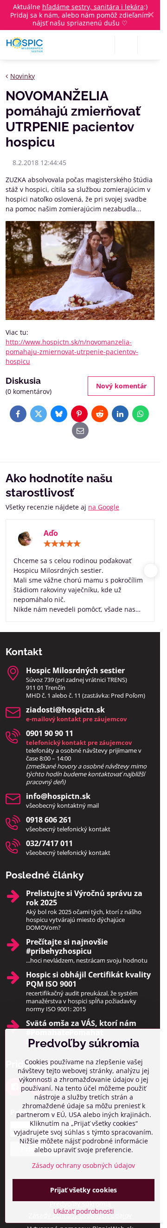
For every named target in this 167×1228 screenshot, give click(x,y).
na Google (103, 507)
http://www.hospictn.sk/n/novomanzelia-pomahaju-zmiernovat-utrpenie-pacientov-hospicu (72, 352)
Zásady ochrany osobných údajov (83, 1165)
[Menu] (149, 45)
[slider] (62, 543)
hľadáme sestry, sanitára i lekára (93, 6)
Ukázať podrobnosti (83, 1211)
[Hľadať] (126, 45)
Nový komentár (121, 385)
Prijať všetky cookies (83, 1189)
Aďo (51, 533)
